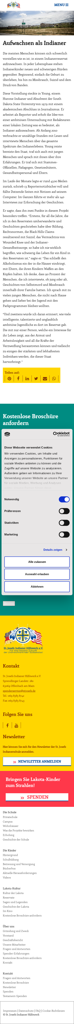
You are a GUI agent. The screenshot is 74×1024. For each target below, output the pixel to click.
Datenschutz (26, 1011)
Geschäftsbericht (13, 940)
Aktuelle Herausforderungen (20, 873)
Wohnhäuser (10, 826)
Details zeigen (52, 549)
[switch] (64, 511)
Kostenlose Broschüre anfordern (22, 915)
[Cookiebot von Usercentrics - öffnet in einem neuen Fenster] (53, 434)
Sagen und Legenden (15, 902)
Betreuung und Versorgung (19, 864)
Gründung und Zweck (16, 931)
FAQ (38, 1011)
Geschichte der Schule (16, 839)
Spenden (37, 797)
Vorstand (8, 935)
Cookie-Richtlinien (54, 1011)
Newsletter (9, 987)
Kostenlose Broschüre (16, 982)
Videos (7, 877)
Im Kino (8, 911)
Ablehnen (37, 586)
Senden (8, 603)
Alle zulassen (37, 561)
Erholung (8, 835)
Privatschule (10, 817)
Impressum (10, 1011)
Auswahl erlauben (37, 574)
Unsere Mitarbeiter (14, 944)
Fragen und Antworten (16, 949)
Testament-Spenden (15, 996)
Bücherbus (9, 868)
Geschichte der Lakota (16, 906)
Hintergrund (10, 855)
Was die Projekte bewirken (18, 830)
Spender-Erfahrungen (16, 953)
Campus (8, 821)
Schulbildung (11, 859)
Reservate (8, 897)
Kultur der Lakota (13, 893)
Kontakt (7, 962)
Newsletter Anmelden (39, 761)
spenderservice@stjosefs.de (19, 691)
